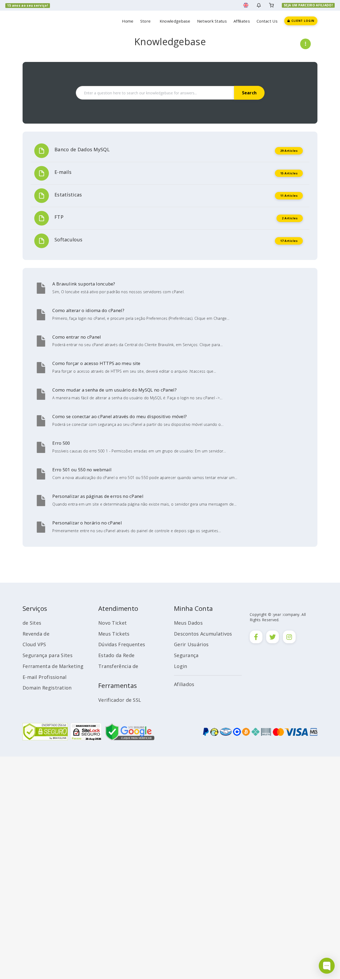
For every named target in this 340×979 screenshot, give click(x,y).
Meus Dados (188, 623)
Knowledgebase (175, 21)
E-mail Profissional (45, 677)
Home (128, 21)
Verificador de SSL (119, 700)
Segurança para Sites (48, 655)
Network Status (212, 21)
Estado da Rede (116, 655)
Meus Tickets (114, 634)
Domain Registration (47, 687)
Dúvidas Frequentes (121, 644)
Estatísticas (68, 194)
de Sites (32, 623)
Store (146, 21)
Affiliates (241, 21)
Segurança (186, 655)
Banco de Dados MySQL (82, 149)
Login (180, 666)
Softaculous (68, 239)
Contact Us (267, 21)
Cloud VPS (34, 644)
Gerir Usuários (191, 644)
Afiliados (184, 684)
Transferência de (118, 666)
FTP (58, 217)
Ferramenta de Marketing (53, 666)
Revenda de (36, 634)
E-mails (62, 172)
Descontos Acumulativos (203, 634)
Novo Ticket (112, 623)
